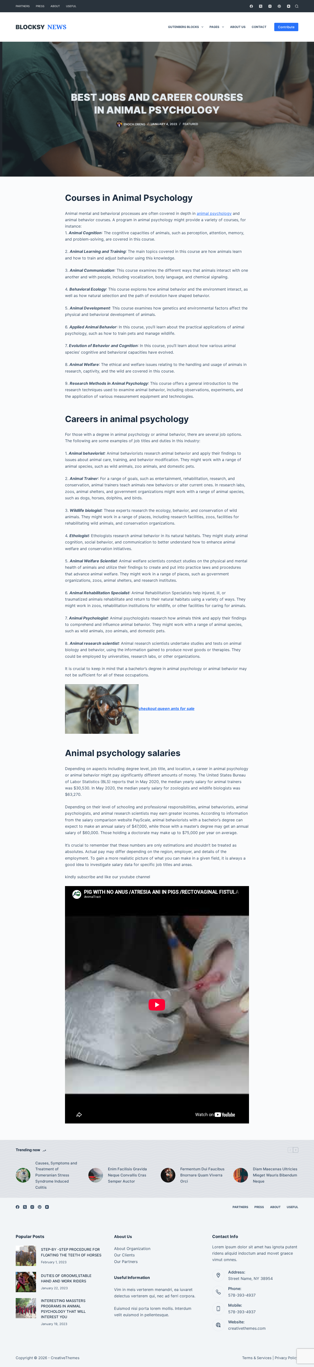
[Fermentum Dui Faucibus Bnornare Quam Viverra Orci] (168, 1175)
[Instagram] (270, 6)
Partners (23, 6)
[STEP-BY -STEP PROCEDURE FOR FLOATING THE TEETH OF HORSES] (26, 1256)
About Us (238, 27)
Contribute (286, 27)
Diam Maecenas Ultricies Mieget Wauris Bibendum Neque (275, 1175)
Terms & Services (257, 1358)
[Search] (296, 6)
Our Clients (124, 1254)
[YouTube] (288, 6)
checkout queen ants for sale (167, 708)
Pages (214, 27)
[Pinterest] (279, 6)
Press (40, 6)
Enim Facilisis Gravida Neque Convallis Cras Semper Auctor (127, 1175)
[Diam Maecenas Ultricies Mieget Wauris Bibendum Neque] (240, 1175)
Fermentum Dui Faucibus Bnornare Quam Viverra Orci (202, 1175)
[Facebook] (251, 6)
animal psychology (214, 213)
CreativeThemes (65, 1357)
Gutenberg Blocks (183, 27)
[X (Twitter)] (260, 6)
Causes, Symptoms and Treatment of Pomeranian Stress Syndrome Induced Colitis (56, 1175)
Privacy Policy (286, 1358)
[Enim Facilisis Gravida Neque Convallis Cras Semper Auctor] (95, 1175)
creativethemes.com (247, 1328)
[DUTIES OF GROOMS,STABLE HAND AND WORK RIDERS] (26, 1282)
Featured (190, 124)
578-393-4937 (242, 1295)
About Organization (132, 1248)
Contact (259, 27)
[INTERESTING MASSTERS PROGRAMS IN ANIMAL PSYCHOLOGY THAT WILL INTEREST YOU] (26, 1308)
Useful (71, 6)
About (55, 6)
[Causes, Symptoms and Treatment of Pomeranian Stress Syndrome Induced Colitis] (23, 1175)
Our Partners (126, 1261)
